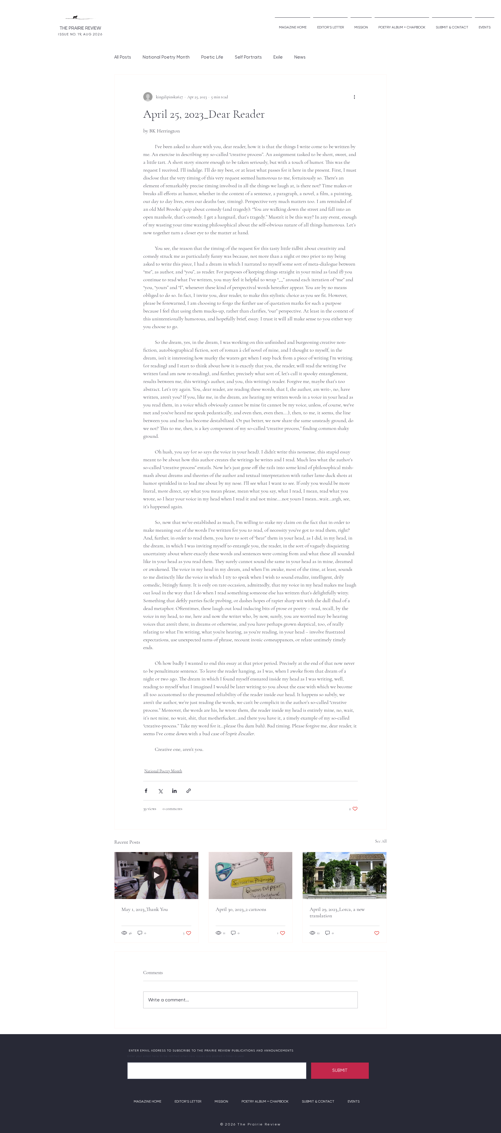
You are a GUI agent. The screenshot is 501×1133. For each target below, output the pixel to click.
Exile (278, 57)
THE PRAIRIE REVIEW (80, 28)
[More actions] (354, 96)
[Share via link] (188, 791)
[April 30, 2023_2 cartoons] (251, 875)
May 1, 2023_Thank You (144, 909)
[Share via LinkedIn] (174, 791)
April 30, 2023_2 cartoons (241, 909)
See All (381, 841)
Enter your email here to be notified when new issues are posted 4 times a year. (185, 1056)
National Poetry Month (166, 57)
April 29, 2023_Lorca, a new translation (337, 912)
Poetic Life (212, 57)
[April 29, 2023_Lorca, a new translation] (344, 875)
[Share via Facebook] (146, 791)
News (300, 57)
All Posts (122, 57)
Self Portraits (248, 57)
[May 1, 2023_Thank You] (156, 875)
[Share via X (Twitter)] (160, 791)
